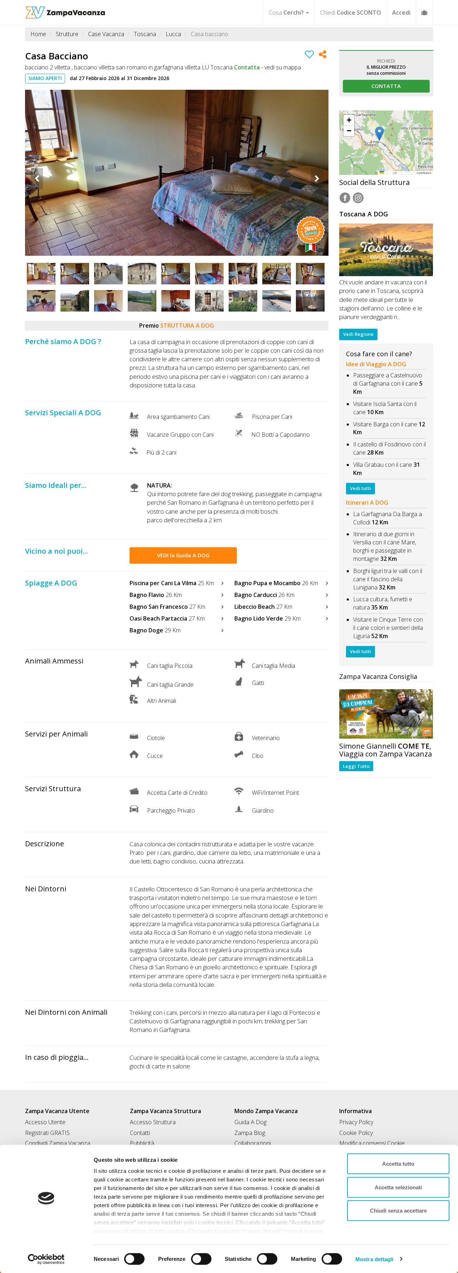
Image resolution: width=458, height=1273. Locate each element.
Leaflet (388, 173)
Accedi (401, 12)
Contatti (140, 1133)
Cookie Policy (356, 1133)
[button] (386, 134)
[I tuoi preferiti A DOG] (424, 12)
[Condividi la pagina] (322, 55)
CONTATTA (386, 85)
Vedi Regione (358, 334)
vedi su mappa (282, 67)
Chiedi (350, 12)
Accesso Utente (45, 1122)
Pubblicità (142, 1143)
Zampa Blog (249, 1133)
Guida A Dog (250, 1122)
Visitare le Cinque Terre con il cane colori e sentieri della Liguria (388, 628)
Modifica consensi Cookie (372, 1143)
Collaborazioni (252, 1143)
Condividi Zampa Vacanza (57, 1143)
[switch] (198, 1256)
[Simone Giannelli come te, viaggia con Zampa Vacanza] (386, 713)
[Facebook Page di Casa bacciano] (344, 198)
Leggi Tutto (356, 766)
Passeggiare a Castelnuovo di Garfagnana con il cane (387, 379)
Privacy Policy (356, 1122)
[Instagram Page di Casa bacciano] (358, 198)
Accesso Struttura (153, 1122)
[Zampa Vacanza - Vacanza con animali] (65, 9)
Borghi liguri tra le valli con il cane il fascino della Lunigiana (387, 579)
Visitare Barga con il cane (385, 424)
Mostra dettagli (374, 1259)
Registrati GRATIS (47, 1133)
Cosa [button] (286, 12)
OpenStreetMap (407, 173)
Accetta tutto (398, 1164)
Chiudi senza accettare (398, 1211)
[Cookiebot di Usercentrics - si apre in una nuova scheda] (46, 1259)
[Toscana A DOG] (386, 250)
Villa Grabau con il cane (382, 465)
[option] (176, 173)
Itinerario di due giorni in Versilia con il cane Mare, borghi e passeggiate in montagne (384, 546)
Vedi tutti (360, 488)
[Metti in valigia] (309, 55)
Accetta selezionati (398, 1187)
